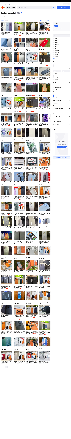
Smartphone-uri (58, 64)
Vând (56, 76)
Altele (56, 46)
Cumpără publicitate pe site (61, 157)
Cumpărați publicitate (62, 146)
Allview (56, 44)
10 (28, 366)
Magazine (12, 16)
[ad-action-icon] (11, 23)
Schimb (56, 79)
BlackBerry (57, 50)
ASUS (56, 38)
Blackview (57, 52)
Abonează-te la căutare (61, 28)
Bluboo (56, 54)
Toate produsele (5, 16)
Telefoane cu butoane (59, 66)
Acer (56, 40)
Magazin (56, 89)
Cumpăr (56, 77)
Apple (56, 48)
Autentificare (66, 4)
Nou (56, 96)
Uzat (56, 97)
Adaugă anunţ (63, 7)
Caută (54, 7)
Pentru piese (57, 94)
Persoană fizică (58, 87)
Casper (56, 56)
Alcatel (56, 42)
